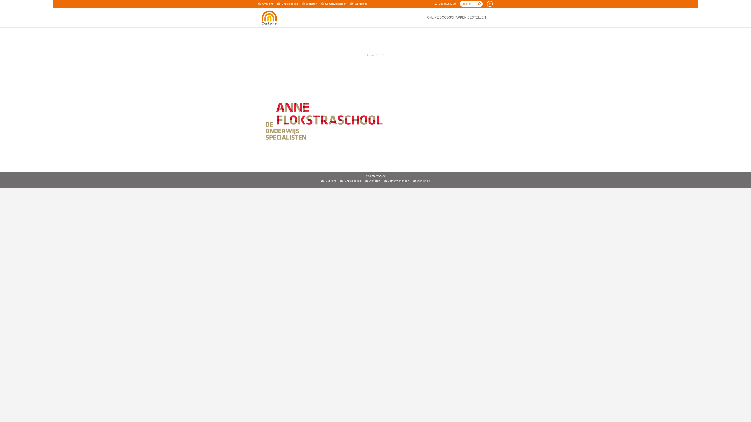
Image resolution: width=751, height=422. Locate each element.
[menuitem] (265, 4)
